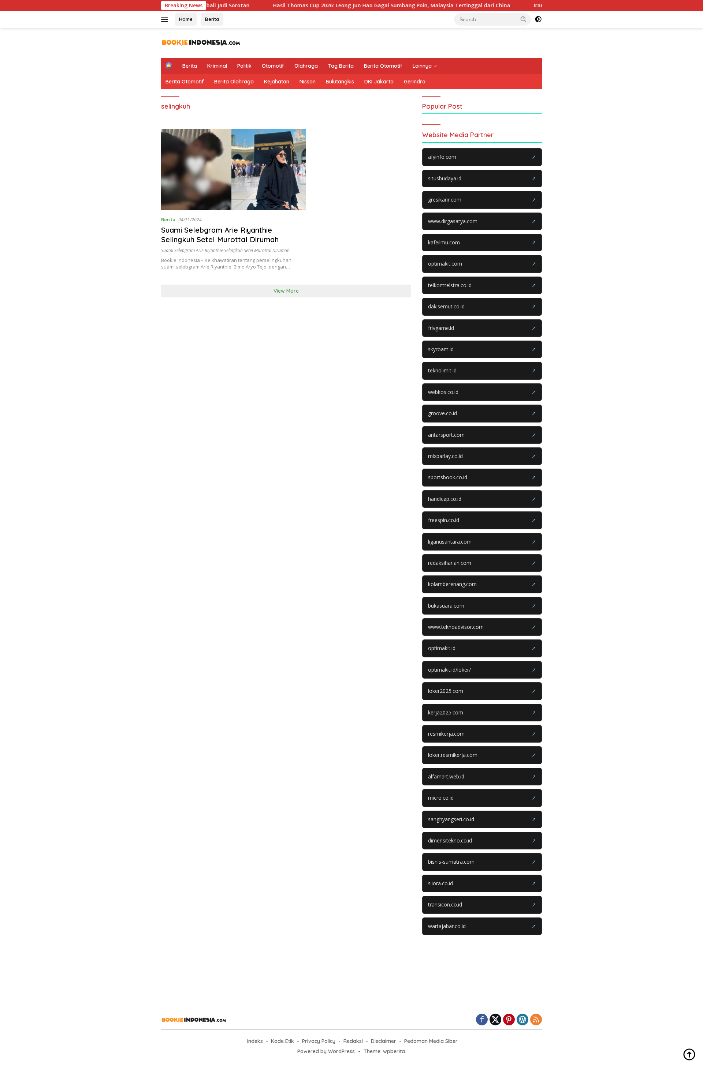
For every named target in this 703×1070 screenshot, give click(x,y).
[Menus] (166, 19)
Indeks (255, 1041)
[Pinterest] (509, 1020)
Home (186, 19)
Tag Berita (341, 66)
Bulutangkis (340, 81)
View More (286, 291)
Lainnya (422, 66)
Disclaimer (383, 1041)
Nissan (308, 81)
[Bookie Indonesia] (201, 42)
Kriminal (217, 66)
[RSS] (536, 1020)
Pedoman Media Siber (431, 1041)
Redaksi (353, 1041)
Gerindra (414, 81)
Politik (244, 66)
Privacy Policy (318, 1041)
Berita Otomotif (383, 66)
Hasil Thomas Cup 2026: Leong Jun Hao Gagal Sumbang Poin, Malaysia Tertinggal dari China (362, 5)
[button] (523, 19)
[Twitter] (495, 1020)
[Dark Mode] (538, 19)
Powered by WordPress (326, 1051)
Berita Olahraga (234, 81)
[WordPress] (522, 1020)
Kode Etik (282, 1041)
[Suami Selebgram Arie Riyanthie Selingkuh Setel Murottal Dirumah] (233, 169)
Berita (212, 19)
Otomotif (273, 66)
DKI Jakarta (379, 81)
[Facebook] (482, 1020)
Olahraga (306, 66)
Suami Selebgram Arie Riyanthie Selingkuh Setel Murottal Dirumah (220, 234)
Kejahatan (276, 81)
